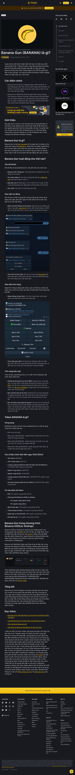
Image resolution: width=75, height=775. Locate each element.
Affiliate (62, 701)
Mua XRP (48, 745)
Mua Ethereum (49, 749)
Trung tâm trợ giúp (65, 725)
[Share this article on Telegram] (66, 19)
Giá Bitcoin (48, 726)
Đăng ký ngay (64, 134)
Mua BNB (48, 743)
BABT (33, 722)
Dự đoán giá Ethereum (51, 735)
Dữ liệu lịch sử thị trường (66, 710)
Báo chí (19, 710)
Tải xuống (19, 728)
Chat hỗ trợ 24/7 (64, 723)
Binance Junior (35, 710)
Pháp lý (19, 712)
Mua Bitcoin (49, 741)
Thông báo (20, 706)
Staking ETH (35, 720)
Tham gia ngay (49, 8)
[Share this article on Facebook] (61, 19)
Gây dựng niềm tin (21, 718)
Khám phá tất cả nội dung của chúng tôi (36, 690)
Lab (47, 711)
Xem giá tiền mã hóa (51, 724)
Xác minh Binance (65, 734)
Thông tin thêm (21, 701)
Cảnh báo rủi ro (21, 724)
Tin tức (19, 708)
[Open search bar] (60, 3)
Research (34, 724)
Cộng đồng (20, 722)
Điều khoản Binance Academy (8, 767)
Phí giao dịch (64, 730)
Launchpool (34, 716)
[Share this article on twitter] (56, 19)
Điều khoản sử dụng (56, 766)
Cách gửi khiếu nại (65, 744)
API (61, 732)
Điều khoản (20, 714)
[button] (71, 3)
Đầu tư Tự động (35, 718)
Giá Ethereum (49, 728)
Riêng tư (19, 716)
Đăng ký (66, 3)
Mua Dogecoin (49, 747)
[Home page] (32, 3)
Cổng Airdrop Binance (66, 739)
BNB (62, 706)
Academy (34, 712)
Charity (33, 726)
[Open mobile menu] (71, 3)
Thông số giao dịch (65, 736)
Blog (18, 720)
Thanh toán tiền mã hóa (37, 708)
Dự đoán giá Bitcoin (51, 733)
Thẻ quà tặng (35, 714)
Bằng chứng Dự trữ (65, 715)
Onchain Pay (49, 713)
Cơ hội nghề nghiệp (22, 704)
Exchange (34, 701)
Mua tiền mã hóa (36, 704)
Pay (33, 706)
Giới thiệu (63, 704)
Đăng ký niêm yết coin (51, 705)
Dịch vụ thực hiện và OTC (67, 708)
